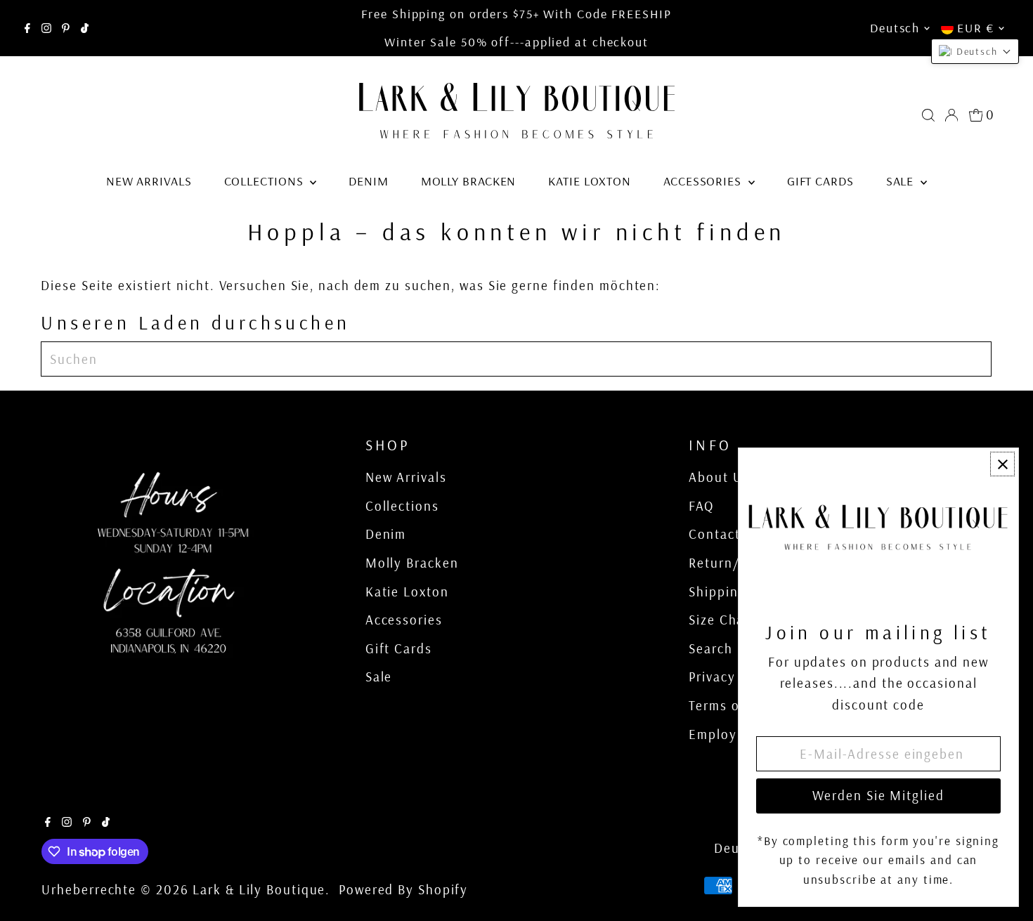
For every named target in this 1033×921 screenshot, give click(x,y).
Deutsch (895, 28)
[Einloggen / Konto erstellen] (951, 115)
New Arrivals (149, 181)
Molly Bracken (468, 181)
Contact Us (725, 533)
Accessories (704, 181)
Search (710, 648)
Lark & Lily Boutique (259, 889)
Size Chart (722, 619)
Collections (265, 181)
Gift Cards (820, 181)
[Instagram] (46, 28)
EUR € (975, 28)
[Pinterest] (65, 28)
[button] (975, 51)
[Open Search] (928, 115)
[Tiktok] (84, 28)
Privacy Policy (734, 676)
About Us (719, 477)
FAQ (701, 505)
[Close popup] (1002, 464)
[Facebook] (27, 28)
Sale (902, 181)
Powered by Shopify (403, 889)
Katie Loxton (589, 181)
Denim (369, 181)
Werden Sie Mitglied (878, 795)
